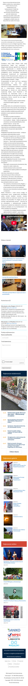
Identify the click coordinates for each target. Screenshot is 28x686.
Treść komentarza (6, 341)
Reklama (10, 663)
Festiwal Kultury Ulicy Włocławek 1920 (19, 491)
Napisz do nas (7, 661)
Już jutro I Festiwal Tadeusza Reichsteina (15, 600)
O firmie (14, 661)
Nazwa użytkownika (6, 334)
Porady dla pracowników (14, 666)
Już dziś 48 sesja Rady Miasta (10, 277)
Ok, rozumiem (17, 27)
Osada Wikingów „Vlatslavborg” (12, 581)
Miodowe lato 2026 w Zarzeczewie (19, 530)
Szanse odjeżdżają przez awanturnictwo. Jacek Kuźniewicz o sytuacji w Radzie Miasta (13, 260)
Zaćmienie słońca (18, 516)
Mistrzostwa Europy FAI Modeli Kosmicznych (18, 479)
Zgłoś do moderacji (12, 307)
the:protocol (17, 663)
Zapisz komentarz (6, 368)
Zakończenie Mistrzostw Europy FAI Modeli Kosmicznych (19, 465)
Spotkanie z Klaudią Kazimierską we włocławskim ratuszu (13, 562)
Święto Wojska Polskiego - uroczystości (17, 505)
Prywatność (20, 661)
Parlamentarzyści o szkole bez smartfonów (12, 620)
